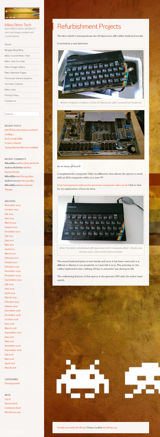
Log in (8, 398)
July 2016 (9, 354)
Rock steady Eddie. (14, 138)
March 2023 (10, 222)
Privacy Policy (12, 95)
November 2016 (13, 345)
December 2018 (12, 310)
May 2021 (9, 244)
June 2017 (9, 336)
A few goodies (26, 176)
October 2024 (11, 209)
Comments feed (13, 407)
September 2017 (13, 332)
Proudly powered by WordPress (71, 427)
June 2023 (9, 218)
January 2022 (11, 227)
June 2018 (9, 323)
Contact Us (10, 100)
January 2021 (11, 262)
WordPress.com (110, 427)
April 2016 (10, 363)
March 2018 (10, 328)
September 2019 (13, 279)
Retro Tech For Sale (15, 61)
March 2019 (10, 297)
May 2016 (9, 358)
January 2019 (11, 306)
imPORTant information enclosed (21, 129)
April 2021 (10, 249)
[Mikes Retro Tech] (22, 13)
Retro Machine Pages (15, 72)
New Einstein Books (29, 163)
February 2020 (12, 266)
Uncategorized (12, 383)
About (8, 44)
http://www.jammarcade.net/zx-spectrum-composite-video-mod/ (92, 185)
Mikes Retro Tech (18, 24)
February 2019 (12, 301)
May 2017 (9, 341)
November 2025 (13, 205)
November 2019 (13, 275)
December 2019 (12, 270)
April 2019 (10, 292)
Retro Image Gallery (15, 67)
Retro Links (10, 89)
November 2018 (13, 314)
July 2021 (9, 235)
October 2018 (11, 319)
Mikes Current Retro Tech (17, 55)
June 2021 (9, 240)
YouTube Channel (14, 84)
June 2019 (9, 288)
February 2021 (12, 257)
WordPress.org (12, 412)
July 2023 (9, 213)
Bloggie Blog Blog (14, 50)
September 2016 (13, 350)
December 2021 (12, 231)
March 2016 (10, 367)
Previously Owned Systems (18, 78)
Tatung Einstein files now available (21, 147)
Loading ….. (10, 134)
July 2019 (9, 284)
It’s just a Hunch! (13, 142)
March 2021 (10, 253)
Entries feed (11, 403)
